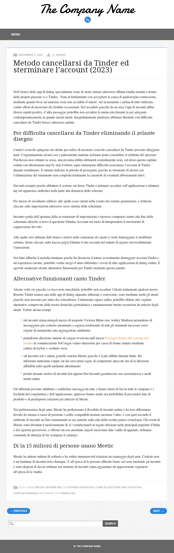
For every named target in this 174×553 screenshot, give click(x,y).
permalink (67, 493)
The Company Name (87, 9)
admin (60, 54)
